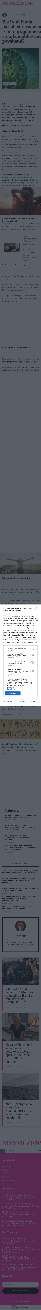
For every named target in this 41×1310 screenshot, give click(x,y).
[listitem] (20, 649)
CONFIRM (12, 693)
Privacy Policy (33, 701)
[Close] (36, 609)
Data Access (20, 701)
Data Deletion (8, 701)
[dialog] (20, 655)
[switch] (32, 655)
